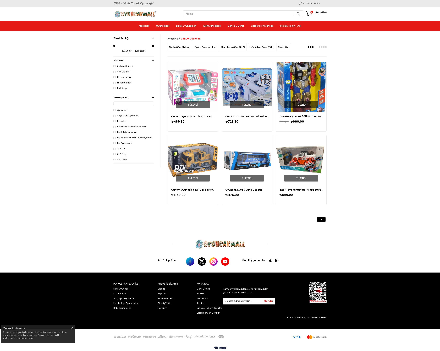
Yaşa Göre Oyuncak (262, 25)
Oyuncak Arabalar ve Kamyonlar (134, 138)
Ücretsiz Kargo (124, 77)
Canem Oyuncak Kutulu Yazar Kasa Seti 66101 (193, 116)
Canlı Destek (203, 288)
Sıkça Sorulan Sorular (208, 312)
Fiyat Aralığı (121, 38)
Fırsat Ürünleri (124, 83)
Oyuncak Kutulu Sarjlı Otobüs (243, 189)
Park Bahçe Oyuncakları (125, 303)
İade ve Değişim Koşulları (210, 308)
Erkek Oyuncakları (186, 25)
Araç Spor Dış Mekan (124, 298)
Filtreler (118, 60)
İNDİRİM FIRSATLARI (290, 25)
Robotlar (121, 121)
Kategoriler (121, 97)
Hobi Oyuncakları (122, 308)
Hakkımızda (203, 298)
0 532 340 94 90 (311, 3)
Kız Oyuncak (119, 293)
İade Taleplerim (166, 298)
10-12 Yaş (122, 160)
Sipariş (161, 288)
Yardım (201, 293)
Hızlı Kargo (122, 88)
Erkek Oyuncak (120, 288)
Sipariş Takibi (165, 303)
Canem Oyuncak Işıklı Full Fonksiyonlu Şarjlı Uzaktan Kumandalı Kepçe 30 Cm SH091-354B (193, 189)
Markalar (144, 25)
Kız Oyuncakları (212, 25)
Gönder (268, 301)
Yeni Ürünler (123, 72)
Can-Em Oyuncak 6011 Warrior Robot (301, 116)
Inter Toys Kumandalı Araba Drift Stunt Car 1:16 (301, 189)
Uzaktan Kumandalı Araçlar (131, 127)
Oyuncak (122, 110)
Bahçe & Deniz (236, 25)
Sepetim (162, 293)
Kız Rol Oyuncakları (127, 132)
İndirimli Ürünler (125, 66)
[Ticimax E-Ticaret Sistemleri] (220, 348)
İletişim (200, 303)
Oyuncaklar (162, 25)
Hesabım (162, 308)
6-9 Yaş (121, 154)
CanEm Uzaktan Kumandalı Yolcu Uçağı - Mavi (247, 116)
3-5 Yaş (121, 149)
